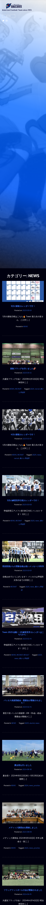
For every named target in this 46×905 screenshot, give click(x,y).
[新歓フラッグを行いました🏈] (23, 365)
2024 (26, 785)
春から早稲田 (24, 458)
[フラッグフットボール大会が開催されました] (23, 887)
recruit (37, 389)
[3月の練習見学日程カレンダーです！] (23, 497)
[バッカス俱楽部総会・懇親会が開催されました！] (23, 697)
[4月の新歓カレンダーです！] (23, 431)
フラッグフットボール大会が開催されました (23, 890)
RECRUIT (18, 389)
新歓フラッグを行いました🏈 (23, 368)
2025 (32, 389)
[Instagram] (6, 20)
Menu (8, 16)
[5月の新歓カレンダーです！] (23, 303)
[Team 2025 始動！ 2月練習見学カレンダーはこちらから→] (23, 629)
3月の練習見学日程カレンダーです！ (23, 500)
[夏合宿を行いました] (23, 762)
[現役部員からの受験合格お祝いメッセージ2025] (23, 563)
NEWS (25, 326)
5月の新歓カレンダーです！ (23, 306)
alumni (32, 723)
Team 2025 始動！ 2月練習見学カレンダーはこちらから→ (23, 633)
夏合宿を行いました (23, 765)
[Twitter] (3, 20)
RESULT (26, 655)
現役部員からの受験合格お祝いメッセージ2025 (23, 566)
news (39, 455)
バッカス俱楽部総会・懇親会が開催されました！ (23, 701)
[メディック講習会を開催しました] (23, 825)
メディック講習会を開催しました (23, 827)
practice (37, 785)
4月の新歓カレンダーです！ (23, 434)
